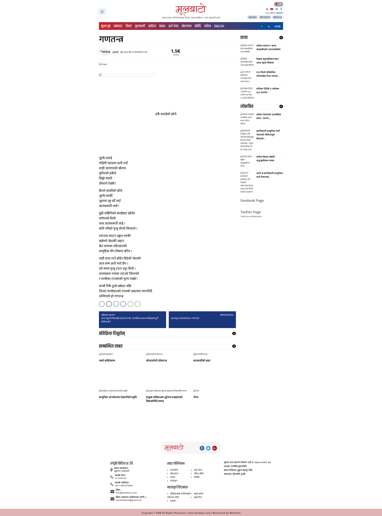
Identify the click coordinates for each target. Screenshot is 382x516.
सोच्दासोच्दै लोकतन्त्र (156, 361)
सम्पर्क (173, 501)
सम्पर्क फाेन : (120, 475)
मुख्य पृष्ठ (105, 26)
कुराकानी (140, 26)
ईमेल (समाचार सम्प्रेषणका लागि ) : (131, 497)
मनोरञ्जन (173, 481)
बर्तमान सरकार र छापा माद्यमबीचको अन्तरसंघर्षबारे (268, 48)
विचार (129, 26)
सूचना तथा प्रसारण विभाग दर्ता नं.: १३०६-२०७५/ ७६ (247, 462)
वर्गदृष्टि (277, 27)
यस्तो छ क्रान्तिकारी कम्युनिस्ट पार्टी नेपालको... (269, 175)
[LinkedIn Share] (116, 304)
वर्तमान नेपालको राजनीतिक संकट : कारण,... (268, 116)
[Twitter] (208, 448)
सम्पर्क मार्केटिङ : (122, 483)
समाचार (118, 26)
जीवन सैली (199, 474)
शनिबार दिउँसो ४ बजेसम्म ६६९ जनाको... (267, 91)
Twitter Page (250, 212)
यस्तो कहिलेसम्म (107, 361)
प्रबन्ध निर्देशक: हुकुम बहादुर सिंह (238, 470)
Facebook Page (252, 200)
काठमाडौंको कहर (201, 361)
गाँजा (195, 397)
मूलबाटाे (116, 52)
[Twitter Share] (109, 304)
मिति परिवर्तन (265, 17)
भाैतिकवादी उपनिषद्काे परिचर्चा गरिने (178, 495)
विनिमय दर (277, 17)
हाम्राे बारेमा (252, 17)
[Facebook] (202, 448)
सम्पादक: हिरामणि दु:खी (234, 474)
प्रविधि (198, 26)
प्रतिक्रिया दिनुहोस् (112, 333)
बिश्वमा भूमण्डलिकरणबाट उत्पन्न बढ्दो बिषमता (267, 61)
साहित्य (152, 26)
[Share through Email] (130, 304)
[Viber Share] (123, 304)
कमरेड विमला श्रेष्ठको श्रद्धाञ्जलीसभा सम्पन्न (265, 159)
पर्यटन (207, 26)
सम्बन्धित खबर (111, 346)
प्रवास (162, 26)
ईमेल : (118, 490)
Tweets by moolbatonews (251, 216)
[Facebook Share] (102, 304)
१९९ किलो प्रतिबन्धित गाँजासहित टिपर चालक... (267, 74)
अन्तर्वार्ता (174, 470)
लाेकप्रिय (246, 106)
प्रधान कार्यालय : (121, 468)
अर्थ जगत (173, 26)
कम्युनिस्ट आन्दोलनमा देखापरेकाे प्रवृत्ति (118, 397)
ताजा (244, 37)
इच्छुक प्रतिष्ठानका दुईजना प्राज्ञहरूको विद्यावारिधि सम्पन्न (164, 399)
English (219, 26)
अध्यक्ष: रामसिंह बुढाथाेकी (235, 466)
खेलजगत (186, 26)
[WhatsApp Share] (137, 304)
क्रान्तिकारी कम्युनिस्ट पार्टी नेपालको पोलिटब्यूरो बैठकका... (268, 135)
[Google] (214, 448)
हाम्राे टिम (198, 497)
